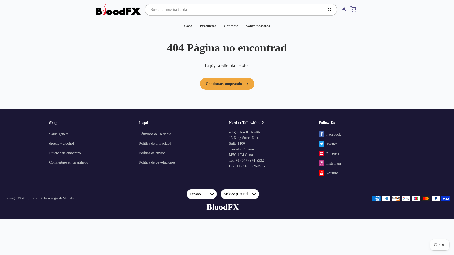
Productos (208, 26)
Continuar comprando (224, 84)
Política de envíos (152, 153)
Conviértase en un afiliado (68, 162)
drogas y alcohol (61, 143)
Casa (188, 26)
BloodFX (36, 198)
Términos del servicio (155, 134)
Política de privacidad (155, 143)
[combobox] (234, 10)
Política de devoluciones (157, 162)
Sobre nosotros (258, 26)
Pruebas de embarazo (65, 153)
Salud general (59, 134)
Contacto (231, 26)
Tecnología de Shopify (59, 198)
